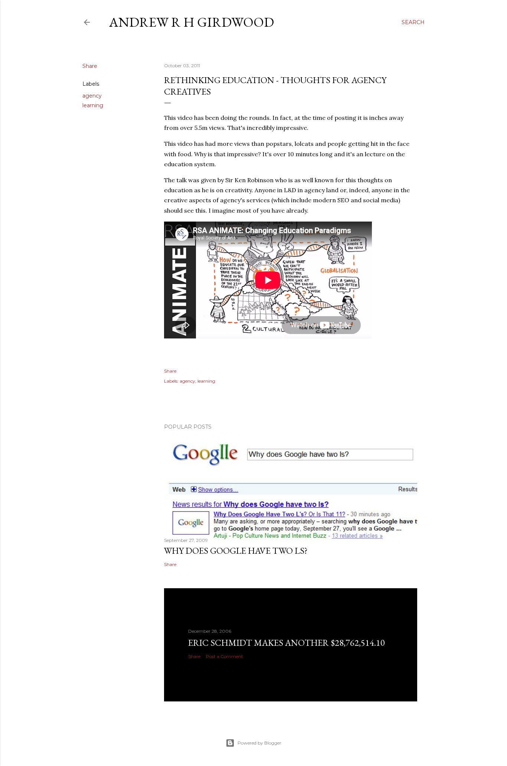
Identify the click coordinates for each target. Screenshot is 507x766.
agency (92, 95)
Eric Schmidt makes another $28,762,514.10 (286, 642)
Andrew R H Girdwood (191, 22)
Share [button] (89, 66)
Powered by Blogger (259, 743)
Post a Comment (224, 656)
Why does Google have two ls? (236, 550)
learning (92, 105)
